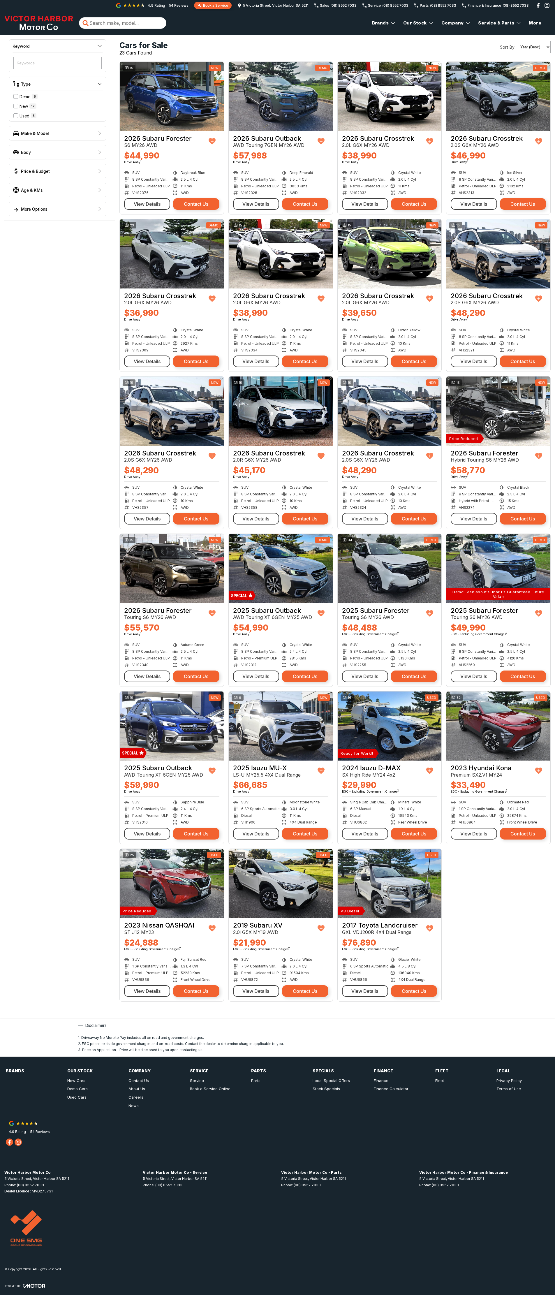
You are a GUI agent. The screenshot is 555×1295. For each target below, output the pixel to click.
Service (197, 1080)
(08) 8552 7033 (30, 1185)
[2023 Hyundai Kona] (498, 726)
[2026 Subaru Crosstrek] (390, 96)
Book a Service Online (210, 1088)
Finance (381, 1080)
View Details (147, 204)
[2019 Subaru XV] (281, 883)
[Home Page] (38, 23)
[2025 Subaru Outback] (281, 568)
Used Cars (77, 1097)
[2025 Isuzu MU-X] (281, 726)
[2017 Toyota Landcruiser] (390, 883)
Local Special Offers (331, 1080)
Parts (255, 1080)
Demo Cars (77, 1088)
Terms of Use (508, 1088)
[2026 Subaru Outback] (281, 96)
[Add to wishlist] (212, 141)
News (133, 1105)
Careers (135, 1097)
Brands (380, 23)
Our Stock (415, 23)
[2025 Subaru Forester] (390, 568)
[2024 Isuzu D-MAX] (390, 726)
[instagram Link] (547, 5)
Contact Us (196, 204)
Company (452, 23)
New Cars (76, 1080)
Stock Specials (326, 1088)
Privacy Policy (509, 1080)
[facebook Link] (538, 5)
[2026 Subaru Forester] (172, 96)
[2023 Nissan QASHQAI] (172, 883)
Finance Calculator (391, 1088)
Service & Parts (496, 23)
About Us (136, 1088)
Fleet (439, 1080)
